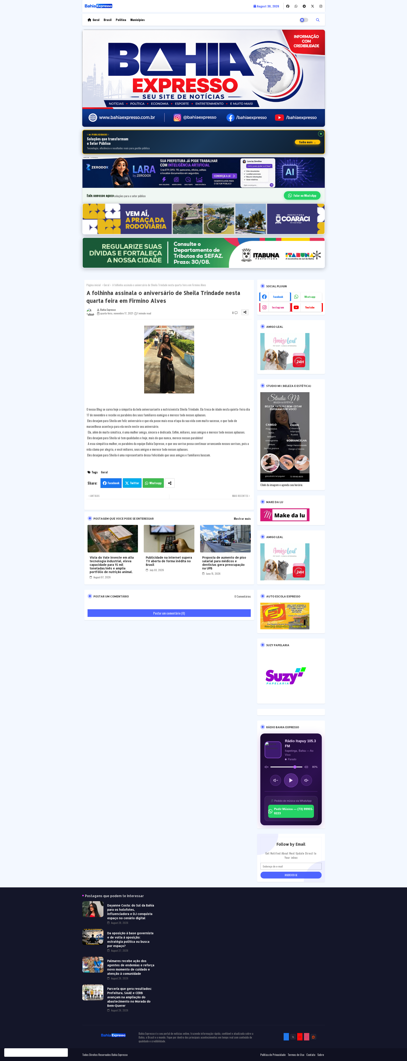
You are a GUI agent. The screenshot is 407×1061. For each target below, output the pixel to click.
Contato (310, 1055)
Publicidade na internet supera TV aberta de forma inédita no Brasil (169, 561)
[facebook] (287, 6)
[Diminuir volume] (275, 780)
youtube (309, 307)
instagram (278, 307)
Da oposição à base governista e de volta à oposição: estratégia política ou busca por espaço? (130, 939)
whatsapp (309, 296)
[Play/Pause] (291, 780)
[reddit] (313, 1036)
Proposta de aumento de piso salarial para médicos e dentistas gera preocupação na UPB (224, 563)
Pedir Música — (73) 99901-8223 (293, 811)
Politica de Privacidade (273, 1055)
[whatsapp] (296, 6)
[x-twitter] (312, 6)
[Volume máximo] (306, 767)
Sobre (320, 1055)
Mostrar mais (242, 518)
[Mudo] (266, 767)
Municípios (137, 19)
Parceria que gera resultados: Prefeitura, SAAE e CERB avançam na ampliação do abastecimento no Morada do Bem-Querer (129, 997)
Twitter (134, 483)
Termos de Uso (296, 1055)
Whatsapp (155, 483)
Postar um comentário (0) (169, 613)
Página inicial (93, 285)
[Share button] (170, 483)
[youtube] (299, 1036)
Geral (96, 19)
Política (121, 19)
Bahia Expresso (120, 1055)
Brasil (108, 19)
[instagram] (320, 6)
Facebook (113, 483)
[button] (318, 19)
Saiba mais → (307, 142)
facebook (278, 296)
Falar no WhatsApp (305, 195)
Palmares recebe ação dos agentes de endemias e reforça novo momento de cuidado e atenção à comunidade (130, 967)
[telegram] (304, 6)
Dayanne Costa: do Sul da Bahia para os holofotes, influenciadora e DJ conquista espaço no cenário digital (130, 911)
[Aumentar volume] (306, 780)
